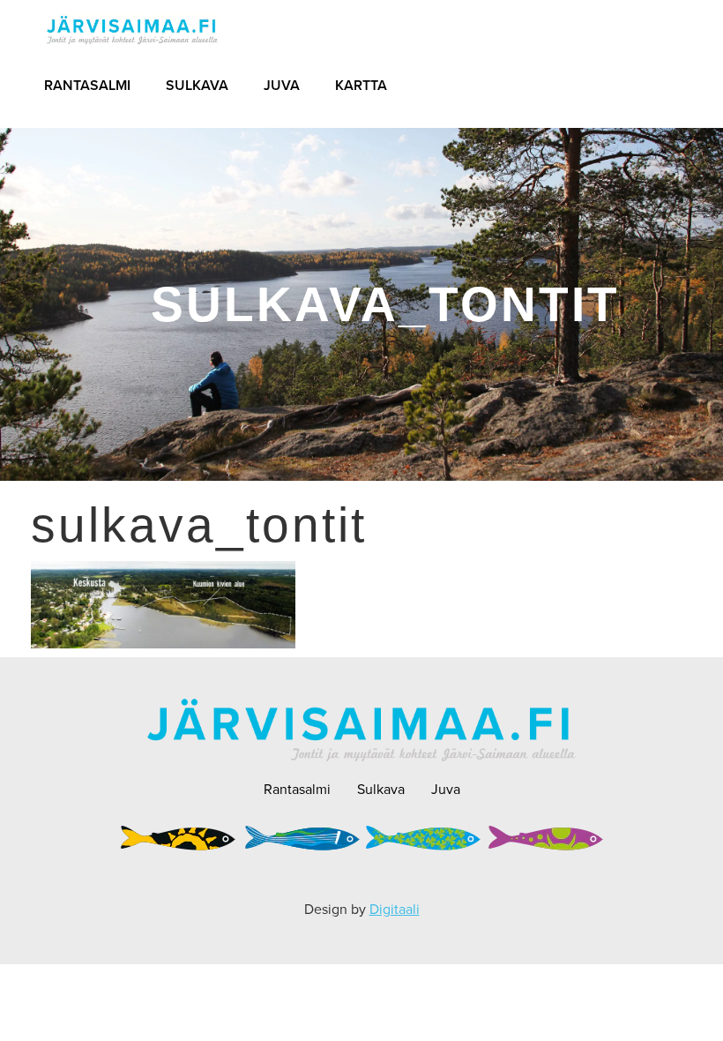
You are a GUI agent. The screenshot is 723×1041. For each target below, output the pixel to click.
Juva (282, 85)
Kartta (361, 85)
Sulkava (197, 85)
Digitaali (394, 909)
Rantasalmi (87, 85)
